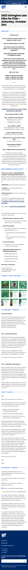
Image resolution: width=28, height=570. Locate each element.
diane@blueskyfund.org (10, 269)
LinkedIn (7, 261)
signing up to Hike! (16, 3)
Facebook (7, 253)
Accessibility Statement (7, 545)
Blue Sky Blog (5, 12)
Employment (4, 543)
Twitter (6, 258)
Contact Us (4, 540)
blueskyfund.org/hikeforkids (17, 206)
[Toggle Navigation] (25, 7)
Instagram (7, 256)
